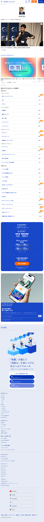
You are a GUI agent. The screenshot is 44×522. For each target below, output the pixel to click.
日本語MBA (3, 397)
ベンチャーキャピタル (4, 447)
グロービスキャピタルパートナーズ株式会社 (8, 460)
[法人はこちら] (41, 1)
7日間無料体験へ (34, 2)
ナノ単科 (15, 385)
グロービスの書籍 (3, 438)
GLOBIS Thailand (3, 474)
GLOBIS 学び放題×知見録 (5, 415)
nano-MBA (3, 406)
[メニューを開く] (1, 1)
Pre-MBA (3, 408)
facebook (14, 506)
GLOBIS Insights (3, 442)
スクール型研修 (3, 424)
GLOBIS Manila (3, 472)
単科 (16, 381)
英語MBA (2, 404)
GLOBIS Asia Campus (4, 465)
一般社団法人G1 (3, 479)
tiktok (13, 495)
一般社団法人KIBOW (4, 481)
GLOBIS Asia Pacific (4, 463)
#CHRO (14, 82)
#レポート (3, 82)
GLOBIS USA (3, 476)
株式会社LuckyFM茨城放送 (5, 485)
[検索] (26, 1)
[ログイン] (29, 1)
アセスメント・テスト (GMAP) (5, 428)
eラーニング (3, 426)
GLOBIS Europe (3, 470)
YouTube (14, 491)
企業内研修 (2, 422)
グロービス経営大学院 (4, 458)
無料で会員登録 (22, 263)
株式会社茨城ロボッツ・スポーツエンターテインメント (9, 483)
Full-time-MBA (4, 410)
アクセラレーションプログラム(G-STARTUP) (8, 449)
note (13, 509)
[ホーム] (1, 4)
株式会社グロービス (4, 456)
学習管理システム (3, 430)
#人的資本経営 (9, 82)
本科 (16, 377)
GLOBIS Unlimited (4, 417)
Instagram (14, 498)
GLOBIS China (3, 467)
